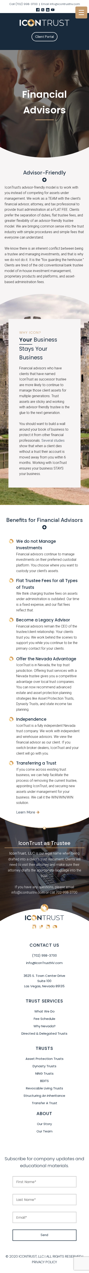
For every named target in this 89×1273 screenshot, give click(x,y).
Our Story (44, 1124)
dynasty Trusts (44, 1066)
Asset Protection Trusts (44, 1058)
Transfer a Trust (44, 1103)
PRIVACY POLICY (44, 1262)
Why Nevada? (44, 1026)
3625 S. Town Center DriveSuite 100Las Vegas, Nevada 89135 (44, 980)
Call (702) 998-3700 (23, 4)
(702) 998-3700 (44, 955)
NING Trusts (44, 1073)
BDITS (44, 1081)
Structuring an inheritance (44, 1095)
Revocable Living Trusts (44, 1088)
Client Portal (44, 37)
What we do (44, 1011)
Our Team (44, 1131)
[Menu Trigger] (81, 12)
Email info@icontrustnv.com (60, 4)
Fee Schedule (44, 1018)
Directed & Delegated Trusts (44, 1033)
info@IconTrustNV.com (44, 963)
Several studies (53, 440)
